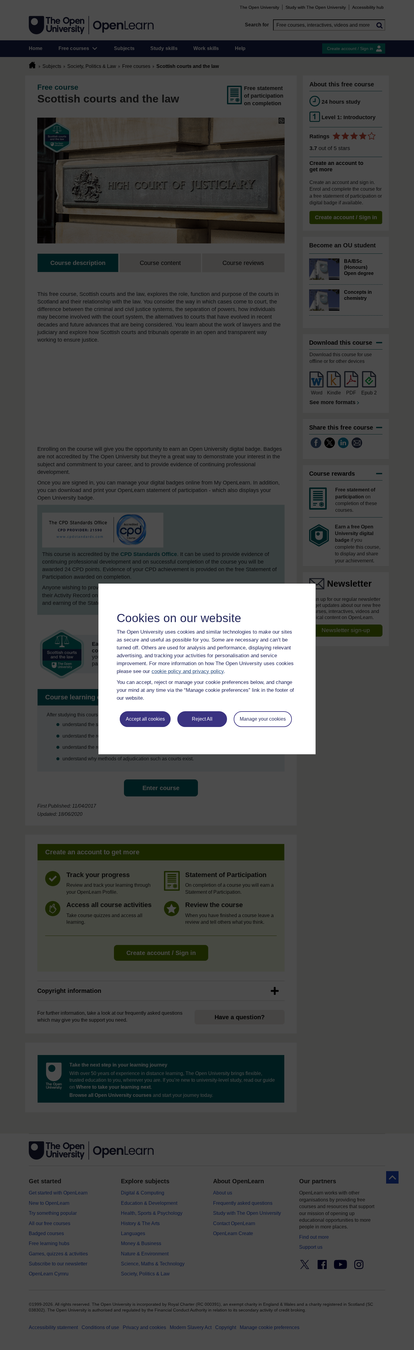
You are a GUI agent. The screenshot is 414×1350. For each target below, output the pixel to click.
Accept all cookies (145, 719)
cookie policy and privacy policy (188, 671)
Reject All (202, 719)
